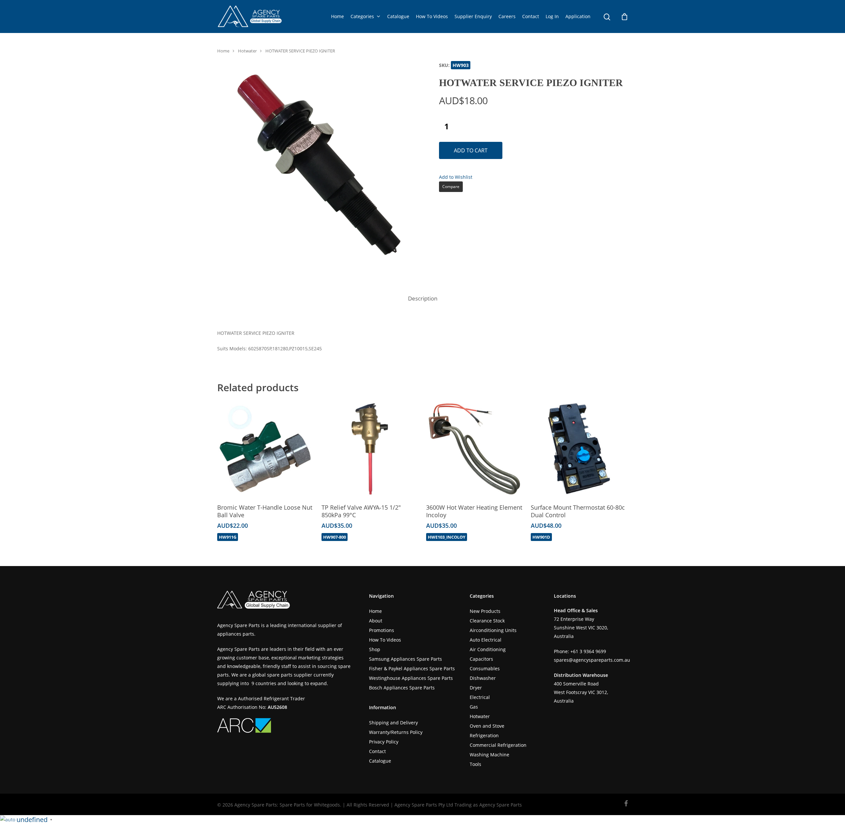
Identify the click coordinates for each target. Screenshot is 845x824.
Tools (475, 764)
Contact (530, 16)
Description (422, 298)
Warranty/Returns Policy (395, 732)
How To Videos (432, 16)
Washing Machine (489, 754)
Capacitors (481, 659)
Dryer (476, 687)
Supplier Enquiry (473, 16)
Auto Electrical (485, 640)
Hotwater (247, 51)
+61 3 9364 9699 (588, 651)
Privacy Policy (383, 742)
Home (337, 16)
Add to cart (471, 150)
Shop (374, 649)
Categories (362, 16)
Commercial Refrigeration (498, 745)
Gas (474, 707)
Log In (552, 16)
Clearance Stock (487, 621)
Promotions (381, 630)
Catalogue (398, 16)
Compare (450, 186)
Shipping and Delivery (393, 722)
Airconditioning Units (493, 630)
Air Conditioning (488, 649)
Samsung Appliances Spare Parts (405, 659)
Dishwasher (483, 678)
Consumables (485, 668)
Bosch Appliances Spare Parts (402, 687)
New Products (485, 611)
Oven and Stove (487, 726)
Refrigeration (484, 735)
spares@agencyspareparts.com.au (592, 660)
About (375, 621)
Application (578, 16)
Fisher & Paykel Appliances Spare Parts (412, 668)
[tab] (422, 299)
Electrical (480, 697)
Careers (507, 16)
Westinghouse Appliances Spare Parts (411, 678)
